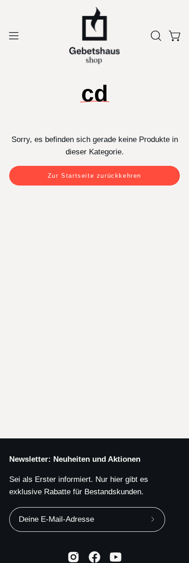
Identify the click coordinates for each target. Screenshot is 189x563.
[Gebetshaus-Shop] (94, 35)
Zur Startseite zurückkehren (94, 175)
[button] (155, 35)
